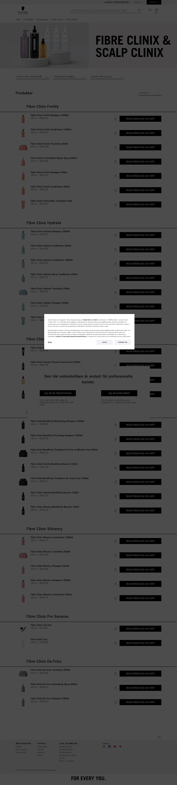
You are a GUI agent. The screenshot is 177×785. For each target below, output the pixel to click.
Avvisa (105, 342)
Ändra (50, 342)
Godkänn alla (122, 342)
